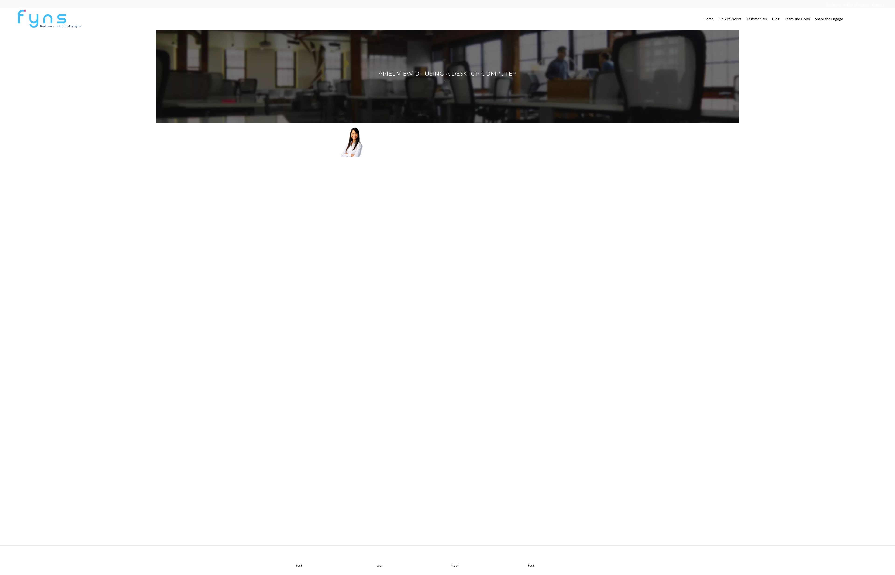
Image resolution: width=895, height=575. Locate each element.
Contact (878, 5)
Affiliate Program (856, 5)
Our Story (833, 5)
